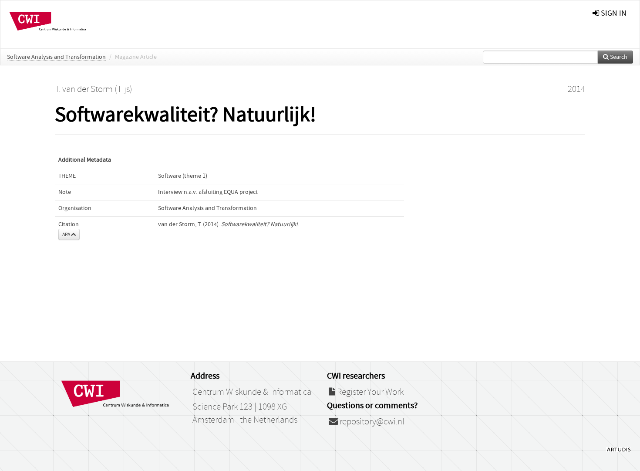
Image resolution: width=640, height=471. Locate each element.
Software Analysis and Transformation (56, 57)
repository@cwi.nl (371, 422)
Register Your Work (369, 392)
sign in (613, 13)
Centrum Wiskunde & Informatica (251, 392)
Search (618, 57)
